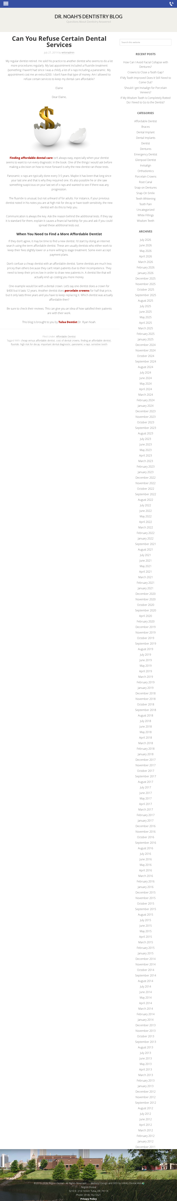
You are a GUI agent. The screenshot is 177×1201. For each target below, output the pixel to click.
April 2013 (145, 1069)
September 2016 (145, 843)
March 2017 (145, 809)
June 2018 (145, 726)
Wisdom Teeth (145, 221)
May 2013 (146, 1064)
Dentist (145, 143)
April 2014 (145, 1003)
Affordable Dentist (66, 336)
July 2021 (145, 555)
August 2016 (145, 848)
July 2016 (145, 854)
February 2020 (146, 621)
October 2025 (145, 289)
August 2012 (145, 1108)
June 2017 (145, 793)
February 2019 (146, 682)
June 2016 (145, 859)
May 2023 (146, 450)
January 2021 (145, 588)
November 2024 (146, 350)
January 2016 (145, 887)
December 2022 (146, 478)
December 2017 (146, 760)
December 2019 (146, 627)
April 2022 (145, 522)
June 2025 (145, 312)
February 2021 (146, 583)
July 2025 (145, 306)
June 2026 (145, 245)
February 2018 (146, 749)
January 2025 (145, 339)
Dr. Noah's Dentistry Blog (88, 16)
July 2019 (145, 655)
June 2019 (145, 660)
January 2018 (145, 754)
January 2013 (145, 1086)
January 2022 (145, 538)
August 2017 (145, 782)
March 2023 (145, 461)
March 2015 (145, 942)
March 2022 (145, 527)
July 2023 (145, 439)
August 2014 (145, 981)
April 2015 (145, 937)
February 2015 (146, 948)
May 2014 (146, 997)
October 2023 (145, 422)
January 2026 (145, 273)
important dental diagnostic (56, 344)
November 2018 (146, 699)
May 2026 (146, 251)
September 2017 (145, 776)
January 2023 (145, 472)
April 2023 (145, 455)
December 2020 (146, 594)
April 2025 (145, 323)
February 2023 (146, 466)
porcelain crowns (77, 290)
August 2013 (145, 1047)
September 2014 (145, 975)
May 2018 (146, 732)
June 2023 (145, 444)
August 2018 (145, 715)
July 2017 (145, 787)
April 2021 (145, 572)
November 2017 (146, 765)
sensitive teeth (99, 344)
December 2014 (146, 959)
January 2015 (145, 953)
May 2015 (146, 931)
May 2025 (146, 317)
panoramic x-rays (81, 344)
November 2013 (146, 1031)
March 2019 (145, 677)
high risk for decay (30, 344)
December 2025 (146, 278)
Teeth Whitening (145, 199)
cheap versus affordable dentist (38, 340)
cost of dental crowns (68, 340)
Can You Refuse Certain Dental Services (59, 41)
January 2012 (145, 1141)
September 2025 (145, 295)
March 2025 (145, 328)
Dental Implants (145, 138)
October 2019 (145, 638)
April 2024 (145, 389)
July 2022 (145, 505)
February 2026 (146, 267)
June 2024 (145, 378)
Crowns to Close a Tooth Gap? (146, 72)
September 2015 (145, 909)
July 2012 (145, 1114)
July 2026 (145, 240)
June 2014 (145, 992)
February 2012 (146, 1136)
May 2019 (146, 666)
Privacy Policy (88, 1198)
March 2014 (145, 1009)
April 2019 (145, 671)
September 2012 (145, 1103)
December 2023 (146, 411)
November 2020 (146, 599)
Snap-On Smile (145, 193)
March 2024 (145, 395)
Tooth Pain (145, 204)
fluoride (15, 344)
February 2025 (146, 334)
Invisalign (145, 165)
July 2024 (145, 372)
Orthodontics (146, 171)
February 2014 (146, 1014)
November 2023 (146, 417)
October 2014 (145, 970)
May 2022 (146, 516)
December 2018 (146, 693)
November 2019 (146, 632)
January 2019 (145, 688)
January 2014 (145, 1020)
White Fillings (146, 215)
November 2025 (146, 284)
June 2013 (145, 1058)
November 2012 (146, 1097)
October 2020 (145, 605)
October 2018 (145, 704)
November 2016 (146, 832)
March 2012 (145, 1130)
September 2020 (145, 610)
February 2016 (146, 881)
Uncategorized (146, 210)
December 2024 (146, 345)
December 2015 (146, 892)
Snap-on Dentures (145, 187)
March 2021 (145, 577)
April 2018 (145, 737)
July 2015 (145, 920)
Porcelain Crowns (145, 176)
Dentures (145, 149)
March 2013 (145, 1075)
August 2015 (145, 914)
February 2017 (146, 815)
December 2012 (146, 1091)
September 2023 (145, 428)
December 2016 (146, 826)
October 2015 (145, 903)
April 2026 (145, 256)
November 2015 (146, 898)
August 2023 (145, 433)
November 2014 (146, 964)
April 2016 (145, 870)
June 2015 (145, 926)
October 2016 (145, 837)
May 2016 (146, 865)
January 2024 (145, 406)
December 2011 (146, 1147)
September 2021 (145, 544)
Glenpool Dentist (145, 160)
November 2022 (146, 483)
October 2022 (145, 489)
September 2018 (145, 710)
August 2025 (145, 300)
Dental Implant (146, 132)
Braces (145, 127)
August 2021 (145, 549)
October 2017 (145, 771)
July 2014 (145, 986)
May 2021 (146, 566)
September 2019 (145, 643)
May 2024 (146, 383)
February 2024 (146, 400)
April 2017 (145, 804)
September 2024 (145, 361)
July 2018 (145, 721)
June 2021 (145, 560)
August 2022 (145, 500)
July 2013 (145, 1053)
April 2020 (145, 616)
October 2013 (145, 1036)
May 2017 (146, 798)
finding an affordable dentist (96, 340)
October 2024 (145, 356)
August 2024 (145, 367)
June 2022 (145, 511)
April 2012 (145, 1125)
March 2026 (145, 262)
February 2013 (146, 1080)
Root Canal (145, 182)
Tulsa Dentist (67, 322)
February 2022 (146, 533)
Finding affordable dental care (31, 158)
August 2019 (145, 649)
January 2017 (145, 820)
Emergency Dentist (145, 154)
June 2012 (145, 1119)
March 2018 (145, 743)
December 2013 (146, 1025)
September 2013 (145, 1042)
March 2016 (145, 876)
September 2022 (145, 494)
